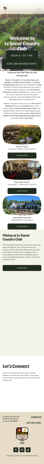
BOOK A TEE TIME (22, 55)
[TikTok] (28, 449)
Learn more (22, 155)
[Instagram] (22, 449)
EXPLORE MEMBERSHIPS (22, 63)
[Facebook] (15, 449)
